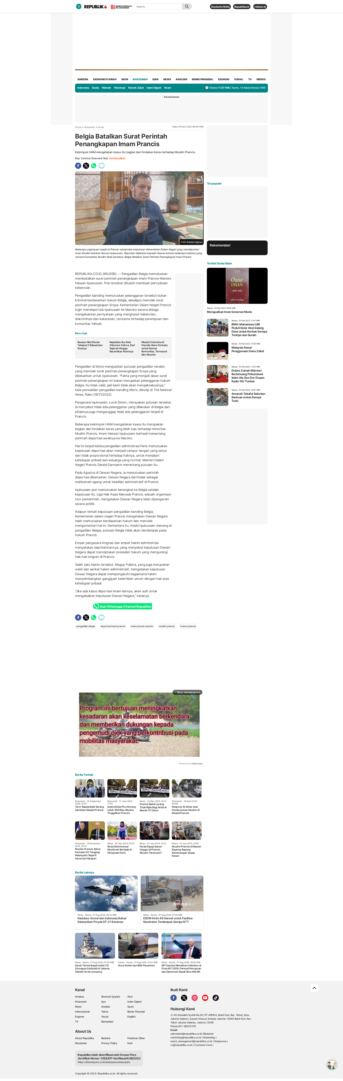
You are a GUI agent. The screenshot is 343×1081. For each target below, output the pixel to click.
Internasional (82, 1011)
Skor (130, 996)
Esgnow (79, 1016)
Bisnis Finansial (202, 79)
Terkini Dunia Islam (219, 263)
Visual (104, 1016)
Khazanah (89, 127)
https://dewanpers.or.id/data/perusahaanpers (104, 1062)
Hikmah (106, 87)
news (167, 79)
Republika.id (241, 6)
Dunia (95, 87)
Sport (130, 1006)
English (131, 1016)
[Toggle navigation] (79, 6)
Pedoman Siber (136, 1038)
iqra (155, 79)
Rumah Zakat (136, 87)
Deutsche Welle (220, 6)
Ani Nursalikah (117, 158)
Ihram (167, 87)
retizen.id (260, 6)
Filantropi (119, 87)
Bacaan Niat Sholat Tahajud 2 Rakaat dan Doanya (90, 345)
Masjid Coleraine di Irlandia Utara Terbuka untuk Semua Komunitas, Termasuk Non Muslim (154, 348)
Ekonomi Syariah (105, 79)
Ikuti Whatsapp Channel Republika (125, 606)
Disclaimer (81, 1043)
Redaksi (106, 1038)
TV (250, 79)
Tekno (104, 1011)
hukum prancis (188, 626)
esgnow (223, 79)
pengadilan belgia (85, 626)
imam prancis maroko (142, 626)
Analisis (105, 1006)
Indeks (261, 79)
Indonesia (83, 87)
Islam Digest (154, 87)
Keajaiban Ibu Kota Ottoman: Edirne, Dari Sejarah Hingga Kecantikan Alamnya (122, 347)
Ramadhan (107, 1021)
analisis (181, 79)
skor (124, 79)
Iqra (103, 1001)
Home (78, 127)
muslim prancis (167, 626)
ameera (82, 79)
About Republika (84, 1038)
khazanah (140, 79)
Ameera (79, 996)
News (78, 1006)
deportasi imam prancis (113, 626)
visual (238, 79)
